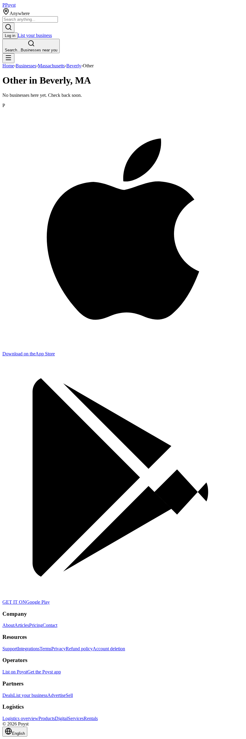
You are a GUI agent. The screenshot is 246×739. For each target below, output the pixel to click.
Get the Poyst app (44, 671)
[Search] (8, 27)
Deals (7, 695)
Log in (10, 35)
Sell (69, 695)
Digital (61, 718)
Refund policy (79, 648)
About (8, 625)
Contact (50, 625)
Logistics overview (20, 718)
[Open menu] (8, 58)
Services (76, 718)
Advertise (56, 695)
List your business (35, 35)
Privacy (58, 648)
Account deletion (109, 648)
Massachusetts (51, 65)
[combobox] (30, 19)
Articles (21, 625)
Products (46, 718)
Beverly (73, 65)
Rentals (91, 718)
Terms (45, 648)
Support (9, 648)
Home (8, 65)
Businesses (26, 65)
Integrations (28, 648)
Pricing (36, 625)
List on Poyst (14, 671)
